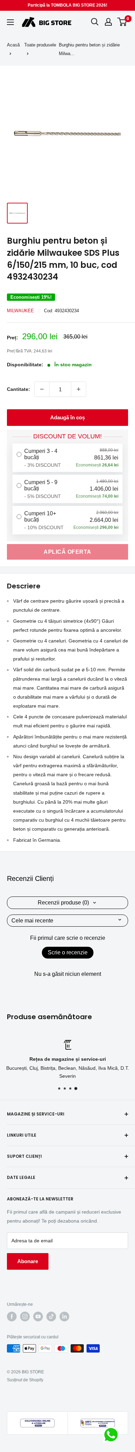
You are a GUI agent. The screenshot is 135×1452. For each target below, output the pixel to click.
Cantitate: (18, 389)
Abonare (27, 1261)
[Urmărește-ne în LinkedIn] (64, 1316)
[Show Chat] (112, 1434)
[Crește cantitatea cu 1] (78, 389)
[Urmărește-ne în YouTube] (38, 1316)
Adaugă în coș (67, 417)
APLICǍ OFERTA (67, 552)
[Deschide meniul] (10, 22)
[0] (122, 22)
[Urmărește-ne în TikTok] (51, 1316)
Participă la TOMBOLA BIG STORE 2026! (67, 5)
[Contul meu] (108, 22)
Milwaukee (20, 310)
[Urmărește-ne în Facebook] (12, 1316)
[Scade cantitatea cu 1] (42, 389)
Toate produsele (40, 44)
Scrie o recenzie (68, 952)
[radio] (67, 458)
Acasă (13, 44)
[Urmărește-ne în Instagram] (25, 1316)
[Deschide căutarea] (95, 22)
